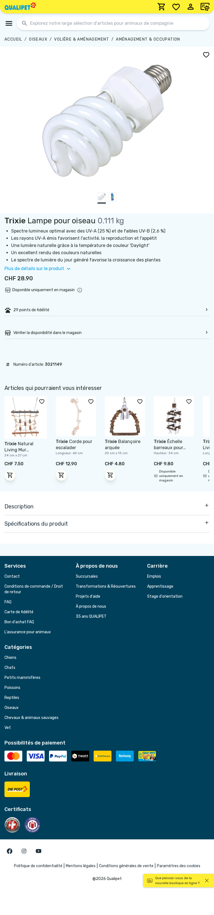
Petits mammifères (22, 677)
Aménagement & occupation (148, 39)
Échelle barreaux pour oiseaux (168, 447)
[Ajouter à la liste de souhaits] (206, 54)
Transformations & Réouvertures (106, 586)
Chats (9, 667)
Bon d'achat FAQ (19, 622)
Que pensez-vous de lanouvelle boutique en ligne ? (177, 880)
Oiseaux (38, 39)
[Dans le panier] (10, 475)
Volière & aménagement (81, 39)
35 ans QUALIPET (91, 616)
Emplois (154, 576)
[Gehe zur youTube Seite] (38, 851)
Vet (7, 727)
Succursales (87, 576)
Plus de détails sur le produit (34, 268)
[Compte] (190, 6)
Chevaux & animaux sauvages (31, 717)
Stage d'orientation (165, 596)
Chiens (10, 657)
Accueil (13, 39)
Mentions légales (81, 866)
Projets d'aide (88, 596)
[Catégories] (8, 23)
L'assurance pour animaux (27, 632)
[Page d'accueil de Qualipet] (20, 6)
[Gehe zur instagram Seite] (24, 851)
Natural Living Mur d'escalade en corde (25, 450)
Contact (12, 576)
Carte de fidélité (18, 612)
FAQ (7, 602)
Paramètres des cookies (178, 866)
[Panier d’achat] (161, 6)
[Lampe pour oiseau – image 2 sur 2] (112, 198)
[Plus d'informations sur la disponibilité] (79, 290)
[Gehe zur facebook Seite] (9, 851)
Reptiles (11, 697)
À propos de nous (91, 606)
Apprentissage (160, 586)
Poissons (12, 687)
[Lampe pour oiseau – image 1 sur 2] (102, 198)
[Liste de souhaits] (176, 6)
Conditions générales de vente (126, 866)
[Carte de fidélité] (205, 6)
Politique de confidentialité (38, 866)
